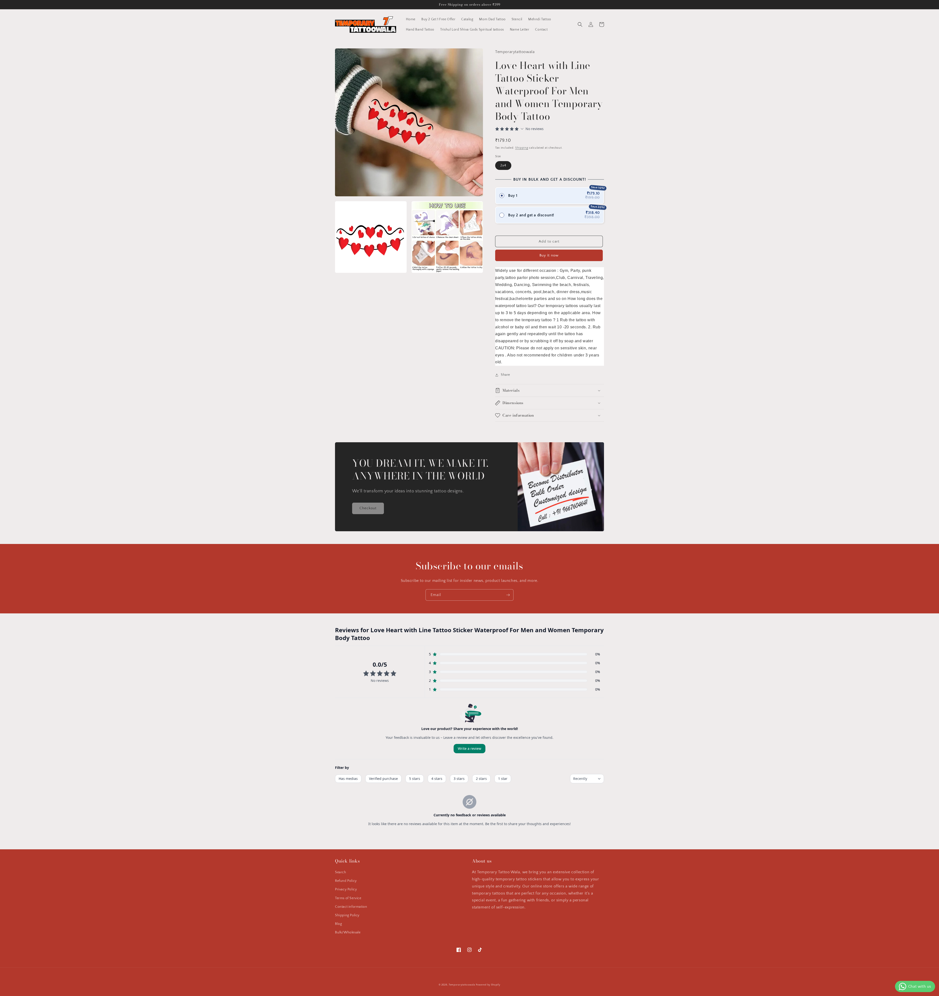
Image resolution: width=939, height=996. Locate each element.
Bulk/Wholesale (347, 932)
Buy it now (549, 255)
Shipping (521, 147)
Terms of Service (348, 898)
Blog (338, 924)
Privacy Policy (346, 889)
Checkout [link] (368, 508)
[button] (580, 24)
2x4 (503, 165)
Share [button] (505, 375)
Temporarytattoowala (462, 985)
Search (340, 872)
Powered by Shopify (488, 985)
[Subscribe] (508, 595)
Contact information (351, 907)
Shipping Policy (347, 915)
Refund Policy (346, 881)
